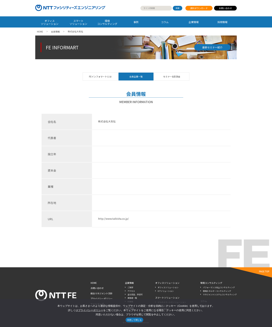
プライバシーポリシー (102, 298)
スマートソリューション (167, 297)
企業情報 (194, 22)
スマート (78, 22)
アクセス (131, 291)
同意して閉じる (134, 320)
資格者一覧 (132, 298)
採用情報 (222, 22)
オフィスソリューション (167, 282)
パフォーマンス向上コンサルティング (219, 287)
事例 (136, 22)
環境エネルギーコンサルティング (217, 291)
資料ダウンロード (199, 8)
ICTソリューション (166, 291)
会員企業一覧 (136, 76)
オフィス (49, 22)
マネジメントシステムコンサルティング (220, 294)
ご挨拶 (130, 287)
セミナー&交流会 (171, 76)
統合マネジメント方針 (102, 293)
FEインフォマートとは (100, 76)
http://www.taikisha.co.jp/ (113, 218)
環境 (107, 22)
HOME (40, 31)
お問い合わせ (225, 8)
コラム (165, 22)
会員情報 (55, 31)
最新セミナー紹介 (212, 47)
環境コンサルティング (211, 282)
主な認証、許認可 (135, 294)
